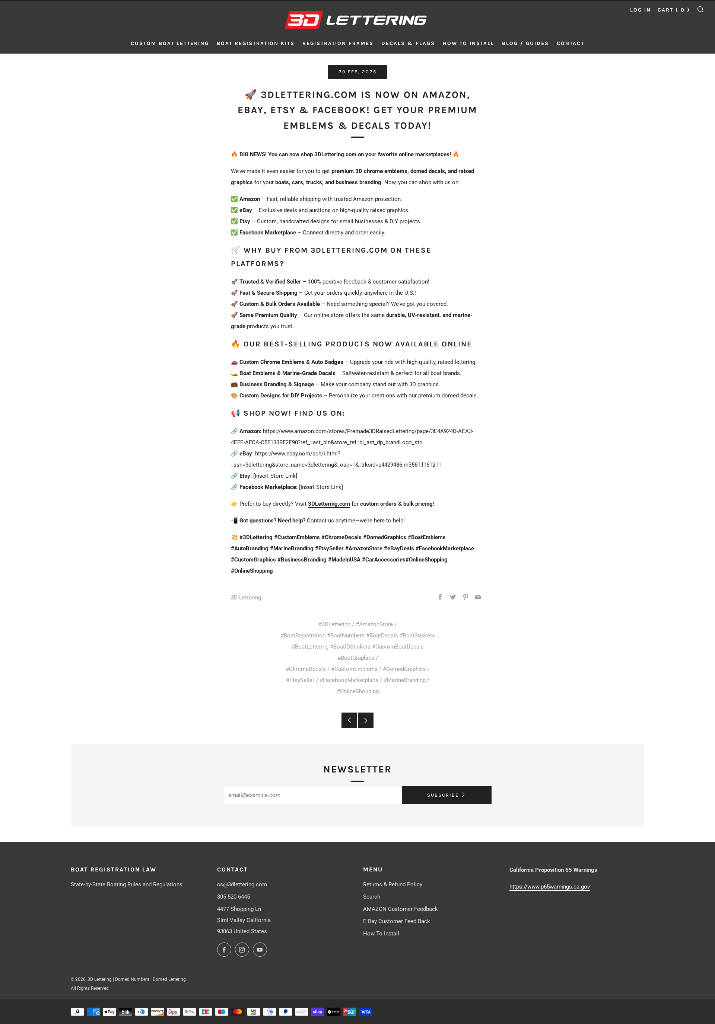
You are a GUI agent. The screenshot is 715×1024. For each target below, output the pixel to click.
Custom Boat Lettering (170, 43)
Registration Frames (338, 43)
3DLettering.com (329, 503)
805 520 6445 (233, 896)
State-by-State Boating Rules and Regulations (126, 884)
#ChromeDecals (306, 669)
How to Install (468, 43)
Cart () (674, 10)
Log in (640, 10)
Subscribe (443, 795)
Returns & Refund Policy (392, 884)
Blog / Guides (525, 43)
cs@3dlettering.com (242, 884)
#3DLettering (334, 624)
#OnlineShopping (358, 691)
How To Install (381, 933)
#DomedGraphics (404, 669)
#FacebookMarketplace (349, 680)
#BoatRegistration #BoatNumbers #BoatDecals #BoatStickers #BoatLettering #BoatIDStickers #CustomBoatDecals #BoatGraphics (357, 646)
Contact (570, 43)
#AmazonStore (374, 624)
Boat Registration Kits (256, 43)
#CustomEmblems (354, 669)
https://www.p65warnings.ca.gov (549, 886)
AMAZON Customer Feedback (400, 909)
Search (371, 896)
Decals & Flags (408, 43)
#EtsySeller (300, 680)
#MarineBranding (405, 680)
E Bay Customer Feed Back (396, 921)
